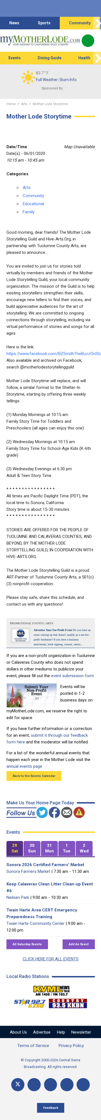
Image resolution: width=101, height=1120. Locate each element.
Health (84, 58)
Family (29, 211)
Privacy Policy (71, 1045)
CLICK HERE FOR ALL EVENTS (51, 958)
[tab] (14, 848)
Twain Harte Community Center (35, 923)
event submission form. (73, 675)
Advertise (41, 1032)
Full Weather (47, 79)
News (14, 23)
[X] (17, 1084)
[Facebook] (34, 1084)
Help (61, 1032)
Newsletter (81, 1032)
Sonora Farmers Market (28, 871)
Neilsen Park (17, 897)
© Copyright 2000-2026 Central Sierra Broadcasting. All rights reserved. (50, 1063)
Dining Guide (49, 58)
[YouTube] (50, 1084)
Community (80, 23)
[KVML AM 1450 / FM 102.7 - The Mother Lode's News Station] (51, 989)
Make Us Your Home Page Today (40, 802)
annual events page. (24, 766)
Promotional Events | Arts (31, 623)
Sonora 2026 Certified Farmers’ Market (45, 864)
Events (14, 58)
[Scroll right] (97, 23)
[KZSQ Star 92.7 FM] (27, 1002)
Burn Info (68, 79)
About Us (18, 1032)
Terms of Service (33, 1045)
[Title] (83, 1084)
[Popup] (88, 40)
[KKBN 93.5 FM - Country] (68, 1002)
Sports (44, 23)
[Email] (67, 1084)
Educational (33, 203)
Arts (27, 187)
